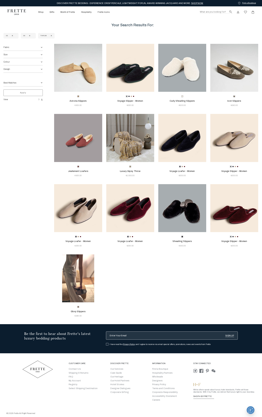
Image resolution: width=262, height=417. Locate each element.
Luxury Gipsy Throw (130, 171)
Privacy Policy (129, 344)
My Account (75, 381)
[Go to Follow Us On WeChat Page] (214, 371)
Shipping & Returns (78, 373)
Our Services (116, 369)
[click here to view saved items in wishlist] (245, 12)
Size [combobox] (5, 54)
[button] (250, 410)
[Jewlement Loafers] (78, 138)
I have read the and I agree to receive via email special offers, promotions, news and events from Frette (160, 344)
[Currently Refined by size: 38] (29, 36)
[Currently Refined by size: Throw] (51, 36)
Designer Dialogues (120, 388)
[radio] (129, 96)
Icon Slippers (234, 101)
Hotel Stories (117, 384)
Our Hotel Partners (119, 381)
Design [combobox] (6, 69)
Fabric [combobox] (6, 47)
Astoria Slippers (78, 101)
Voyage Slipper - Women (130, 101)
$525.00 (182, 105)
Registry (73, 384)
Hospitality (86, 12)
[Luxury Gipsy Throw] (130, 138)
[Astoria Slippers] (78, 68)
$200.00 (130, 105)
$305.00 (78, 105)
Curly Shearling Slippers (182, 101)
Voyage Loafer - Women (182, 171)
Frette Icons (104, 12)
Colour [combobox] (6, 62)
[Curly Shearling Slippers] (182, 68)
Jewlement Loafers (78, 171)
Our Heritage (116, 377)
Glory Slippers (78, 311)
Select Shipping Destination (83, 388)
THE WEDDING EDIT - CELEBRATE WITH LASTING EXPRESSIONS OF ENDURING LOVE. (130, 3)
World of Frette (67, 12)
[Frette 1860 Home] (15, 12)
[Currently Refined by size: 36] (12, 36)
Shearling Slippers (182, 241)
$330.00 (182, 246)
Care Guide (116, 373)
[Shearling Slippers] (182, 208)
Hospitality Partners (162, 373)
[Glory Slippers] (78, 278)
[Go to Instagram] (196, 371)
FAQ (71, 377)
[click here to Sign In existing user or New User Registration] (238, 12)
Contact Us (75, 369)
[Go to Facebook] (202, 371)
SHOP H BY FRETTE (202, 396)
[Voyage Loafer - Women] (182, 138)
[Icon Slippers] (234, 68)
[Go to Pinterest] (208, 371)
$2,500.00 (130, 175)
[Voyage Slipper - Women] (130, 68)
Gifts (52, 12)
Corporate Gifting (119, 392)
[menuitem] (37, 12)
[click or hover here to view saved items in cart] (253, 12)
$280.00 (234, 105)
